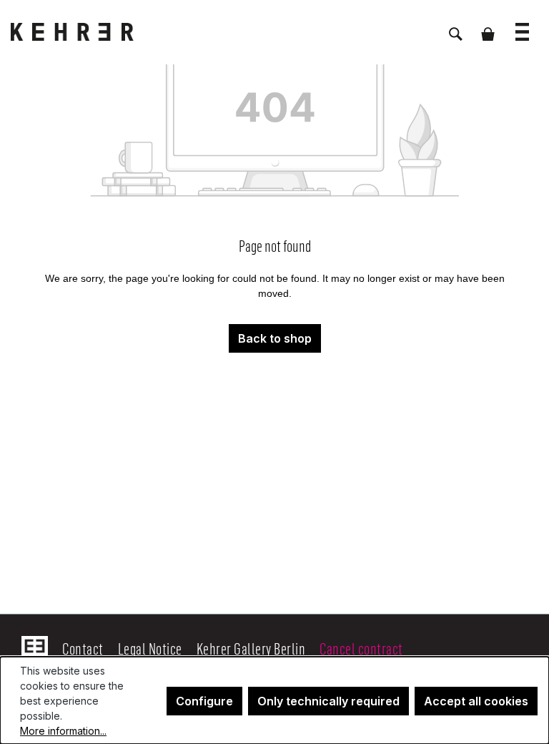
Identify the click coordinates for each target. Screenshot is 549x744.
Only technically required (328, 701)
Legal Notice (150, 648)
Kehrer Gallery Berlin (251, 648)
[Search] (456, 26)
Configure (204, 701)
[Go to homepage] (82, 32)
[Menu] (522, 24)
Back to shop (275, 338)
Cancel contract (361, 648)
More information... (63, 731)
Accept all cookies (476, 701)
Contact (83, 648)
